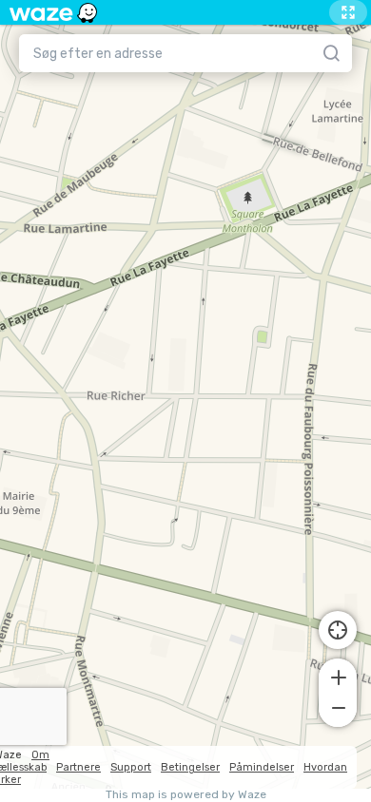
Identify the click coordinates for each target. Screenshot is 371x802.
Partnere (78, 767)
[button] (338, 676)
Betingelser (190, 767)
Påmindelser (261, 767)
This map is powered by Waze (186, 795)
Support (130, 767)
